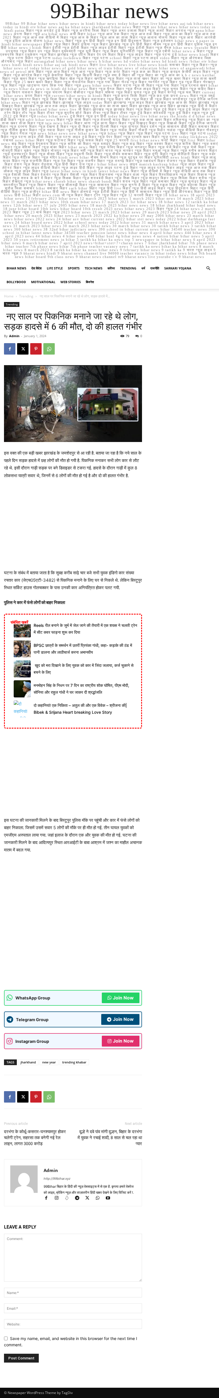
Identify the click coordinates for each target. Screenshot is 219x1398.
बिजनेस (90, 282)
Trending (128, 268)
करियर (111, 268)
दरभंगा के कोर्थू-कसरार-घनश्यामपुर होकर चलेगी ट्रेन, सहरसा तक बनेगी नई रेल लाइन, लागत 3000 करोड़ (35, 1137)
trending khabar (74, 1062)
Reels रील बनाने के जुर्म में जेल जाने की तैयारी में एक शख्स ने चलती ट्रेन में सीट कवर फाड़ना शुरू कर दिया (85, 629)
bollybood (16, 282)
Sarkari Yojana (177, 268)
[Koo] (69, 1198)
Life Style (55, 268)
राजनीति (154, 268)
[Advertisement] (73, 527)
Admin (14, 336)
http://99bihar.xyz (57, 1179)
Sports (74, 268)
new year (49, 1062)
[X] (23, 349)
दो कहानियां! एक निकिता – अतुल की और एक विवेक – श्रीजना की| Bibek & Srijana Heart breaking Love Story (80, 709)
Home (9, 296)
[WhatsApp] (49, 349)
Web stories (70, 282)
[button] (208, 268)
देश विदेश (36, 268)
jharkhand (28, 1062)
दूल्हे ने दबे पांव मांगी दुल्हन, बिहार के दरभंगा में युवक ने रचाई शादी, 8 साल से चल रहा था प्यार (110, 1137)
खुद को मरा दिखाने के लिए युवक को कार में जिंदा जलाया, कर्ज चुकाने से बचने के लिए (83, 669)
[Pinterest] (36, 349)
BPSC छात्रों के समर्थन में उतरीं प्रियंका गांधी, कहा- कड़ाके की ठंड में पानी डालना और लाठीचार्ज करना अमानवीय (83, 649)
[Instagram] (59, 1198)
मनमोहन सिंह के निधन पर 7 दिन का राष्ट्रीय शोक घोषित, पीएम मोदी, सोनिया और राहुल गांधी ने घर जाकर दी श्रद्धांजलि (81, 689)
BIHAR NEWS (16, 268)
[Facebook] (9, 349)
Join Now (123, 998)
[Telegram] (79, 1198)
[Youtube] (110, 1198)
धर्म (143, 268)
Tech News (93, 268)
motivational (43, 282)
